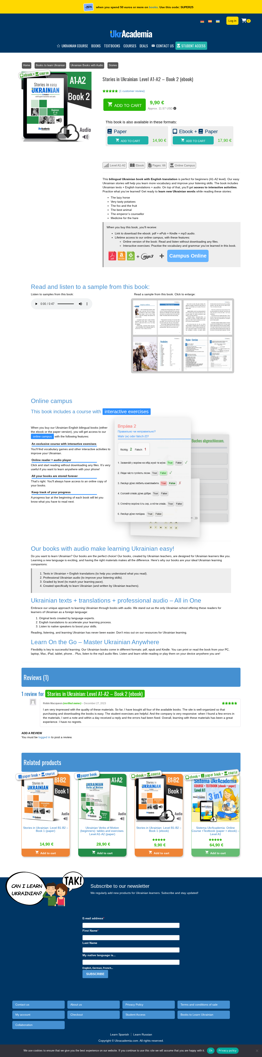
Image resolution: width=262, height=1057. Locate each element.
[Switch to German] (202, 20)
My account (22, 1014)
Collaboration (24, 1024)
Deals (144, 45)
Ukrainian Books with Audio (87, 65)
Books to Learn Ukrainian (197, 1014)
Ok (211, 1050)
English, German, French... (97, 968)
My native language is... (99, 955)
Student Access (193, 45)
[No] (257, 1051)
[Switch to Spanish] (210, 20)
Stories (113, 65)
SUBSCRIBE (95, 974)
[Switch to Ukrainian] (218, 20)
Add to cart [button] (48, 853)
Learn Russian (142, 1034)
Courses (129, 45)
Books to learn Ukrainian (50, 65)
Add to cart (128, 105)
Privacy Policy (134, 1004)
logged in (44, 737)
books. (154, 7)
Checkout (76, 1014)
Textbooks (112, 45)
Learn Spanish (119, 1034)
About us (76, 1004)
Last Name (89, 943)
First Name (89, 930)
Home (26, 65)
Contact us (165, 45)
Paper (120, 131)
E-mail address (92, 918)
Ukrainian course (75, 45)
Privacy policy (228, 1050)
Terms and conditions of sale (199, 1004)
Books (96, 45)
